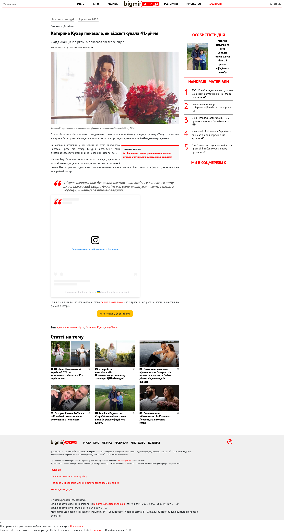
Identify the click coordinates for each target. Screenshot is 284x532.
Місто (80, 3)
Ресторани (171, 3)
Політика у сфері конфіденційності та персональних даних (85, 482)
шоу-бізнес (111, 327)
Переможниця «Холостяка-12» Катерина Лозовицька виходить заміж (155, 418)
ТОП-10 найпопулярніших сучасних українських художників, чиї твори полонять (212, 94)
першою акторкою (112, 302)
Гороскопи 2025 (88, 19)
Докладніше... (78, 526)
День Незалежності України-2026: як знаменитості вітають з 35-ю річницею (67, 373)
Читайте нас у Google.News (114, 313)
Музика (113, 3)
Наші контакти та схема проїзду (69, 476)
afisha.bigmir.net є (125, 460)
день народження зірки (70, 327)
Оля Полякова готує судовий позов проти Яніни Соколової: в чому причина (212, 149)
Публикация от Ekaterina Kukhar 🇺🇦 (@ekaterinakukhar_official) (95, 292)
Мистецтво (194, 3)
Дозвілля (216, 3)
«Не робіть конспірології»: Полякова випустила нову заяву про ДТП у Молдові (110, 373)
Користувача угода (61, 489)
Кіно (96, 3)
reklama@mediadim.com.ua (109, 503)
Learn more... (97, 530)
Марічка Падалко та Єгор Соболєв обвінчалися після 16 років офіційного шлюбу (110, 418)
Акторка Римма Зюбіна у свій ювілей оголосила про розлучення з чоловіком (67, 416)
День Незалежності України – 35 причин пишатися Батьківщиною (210, 119)
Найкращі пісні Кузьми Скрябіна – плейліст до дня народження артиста (211, 135)
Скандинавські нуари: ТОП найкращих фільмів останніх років (211, 105)
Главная (55, 26)
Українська (9, 4)
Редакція (56, 469)
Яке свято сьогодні (63, 19)
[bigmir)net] (133, 4)
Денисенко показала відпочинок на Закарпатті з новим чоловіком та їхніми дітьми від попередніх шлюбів (155, 375)
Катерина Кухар (94, 327)
